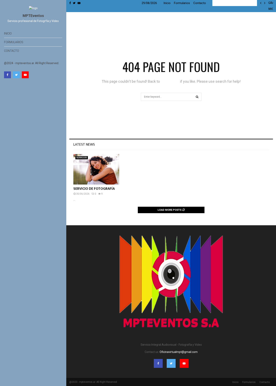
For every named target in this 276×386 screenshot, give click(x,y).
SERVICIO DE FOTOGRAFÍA (94, 189)
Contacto (11, 50)
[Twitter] (16, 74)
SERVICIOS (81, 157)
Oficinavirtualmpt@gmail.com (179, 352)
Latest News (84, 145)
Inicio (8, 33)
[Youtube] (25, 74)
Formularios (13, 42)
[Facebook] (7, 74)
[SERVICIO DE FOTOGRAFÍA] (96, 169)
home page (170, 81)
